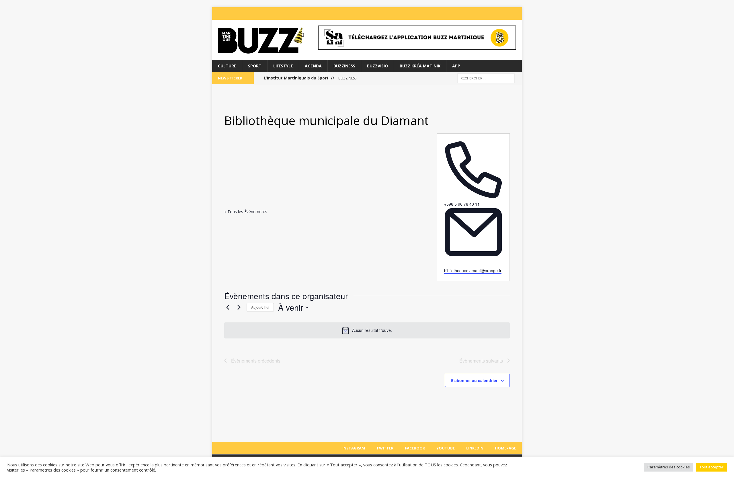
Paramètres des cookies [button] (668, 467)
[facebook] (482, 13)
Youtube (445, 448)
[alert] (367, 330)
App (456, 66)
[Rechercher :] (486, 78)
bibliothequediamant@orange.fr (472, 270)
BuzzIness (344, 66)
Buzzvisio (377, 66)
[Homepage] (517, 13)
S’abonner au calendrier (474, 380)
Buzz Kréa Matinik (420, 66)
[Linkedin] (505, 13)
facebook (415, 448)
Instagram (353, 448)
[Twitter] (471, 13)
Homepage (505, 448)
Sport (254, 66)
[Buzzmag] (261, 40)
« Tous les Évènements (245, 211)
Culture (227, 66)
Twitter (384, 448)
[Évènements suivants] (238, 307)
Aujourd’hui (260, 307)
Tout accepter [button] (711, 467)
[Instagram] (459, 13)
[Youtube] (494, 13)
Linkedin (474, 448)
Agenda (313, 66)
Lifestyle (283, 66)
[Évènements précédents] (227, 307)
